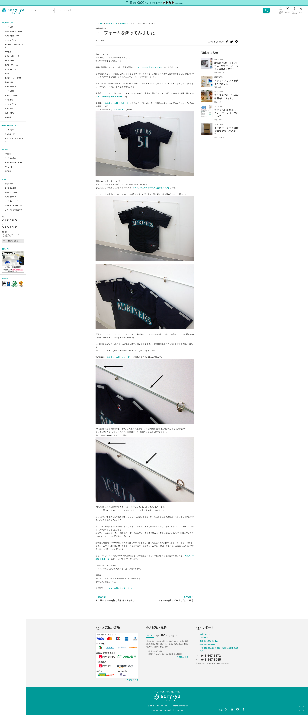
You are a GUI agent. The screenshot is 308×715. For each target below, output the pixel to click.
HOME (100, 23)
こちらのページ (118, 109)
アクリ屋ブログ (10, 197)
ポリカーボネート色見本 (13, 162)
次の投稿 (174, 599)
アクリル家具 (9, 91)
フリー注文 (204, 638)
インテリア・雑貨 (11, 95)
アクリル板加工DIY (12, 36)
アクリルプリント (11, 40)
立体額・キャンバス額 (13, 78)
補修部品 (8, 117)
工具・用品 (9, 108)
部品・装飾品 (9, 113)
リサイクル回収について (13, 210)
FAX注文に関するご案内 (209, 641)
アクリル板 (9, 27)
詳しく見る (133, 680)
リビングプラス (10, 104)
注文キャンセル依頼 (207, 644)
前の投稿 (115, 599)
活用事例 (8, 171)
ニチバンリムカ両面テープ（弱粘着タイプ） (151, 188)
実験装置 (8, 52)
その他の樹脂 (9, 60)
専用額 (7, 73)
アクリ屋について (11, 201)
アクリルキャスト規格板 (13, 31)
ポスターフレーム (11, 65)
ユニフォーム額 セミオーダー (149, 67)
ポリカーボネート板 (12, 56)
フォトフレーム (10, 69)
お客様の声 (9, 184)
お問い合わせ (205, 634)
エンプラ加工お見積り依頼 (14, 140)
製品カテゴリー (7, 23)
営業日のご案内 (13, 241)
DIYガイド (8, 167)
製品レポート (125, 23)
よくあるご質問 (10, 188)
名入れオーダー (10, 134)
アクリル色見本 (10, 158)
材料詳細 (8, 154)
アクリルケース (10, 87)
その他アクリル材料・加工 (14, 46)
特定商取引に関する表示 (180, 705)
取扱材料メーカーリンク (13, 206)
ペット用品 (9, 100)
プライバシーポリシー (163, 705)
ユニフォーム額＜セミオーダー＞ (119, 588)
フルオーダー (9, 130)
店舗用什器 (9, 82)
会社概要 (151, 705)
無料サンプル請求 (11, 192)
